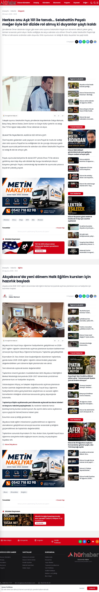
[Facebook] (84, 541)
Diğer (85, 3)
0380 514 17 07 (7, 583)
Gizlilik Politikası (57, 541)
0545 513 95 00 (45, 583)
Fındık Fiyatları (27, 562)
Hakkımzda (48, 557)
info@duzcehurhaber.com (26, 583)
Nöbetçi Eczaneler (29, 557)
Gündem (46, 3)
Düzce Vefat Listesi (29, 560)
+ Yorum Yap (60, 228)
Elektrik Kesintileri (28, 565)
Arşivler (40, 540)
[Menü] (97, 2)
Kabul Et (92, 588)
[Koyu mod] (91, 3)
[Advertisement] (49, 60)
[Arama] (94, 3)
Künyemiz (24, 540)
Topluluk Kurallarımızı (52, 565)
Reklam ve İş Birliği (51, 573)
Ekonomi (56, 3)
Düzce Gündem (23, 3)
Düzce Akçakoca (11, 444)
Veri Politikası (49, 568)
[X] (88, 541)
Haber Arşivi (26, 568)
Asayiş (36, 3)
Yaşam (67, 3)
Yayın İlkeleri (49, 562)
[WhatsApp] (80, 541)
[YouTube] (93, 541)
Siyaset (76, 3)
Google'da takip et (11, 116)
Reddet (82, 588)
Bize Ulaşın (7, 540)
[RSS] (97, 541)
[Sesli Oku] (55, 115)
